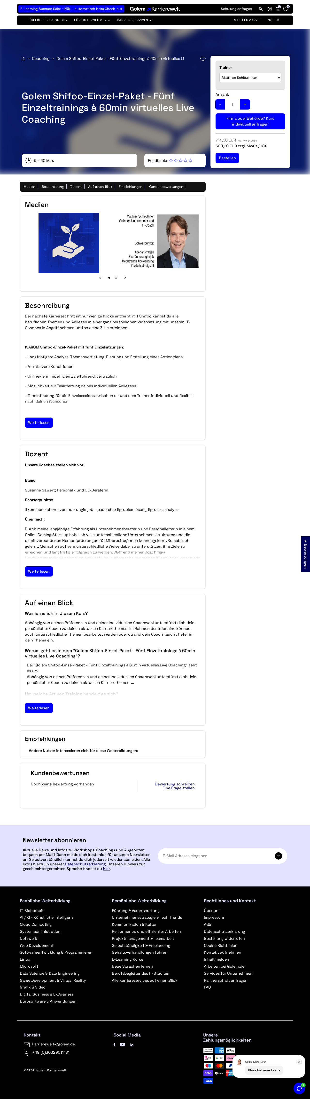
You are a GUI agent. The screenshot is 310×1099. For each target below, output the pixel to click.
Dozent (76, 186)
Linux (25, 959)
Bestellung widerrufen (224, 938)
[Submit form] (278, 856)
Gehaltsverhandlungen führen (139, 952)
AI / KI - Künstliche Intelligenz (46, 917)
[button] (269, 9)
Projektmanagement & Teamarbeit (143, 938)
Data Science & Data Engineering (50, 973)
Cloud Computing (36, 924)
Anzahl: (222, 94)
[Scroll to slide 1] (109, 278)
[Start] (23, 58)
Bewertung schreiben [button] (175, 784)
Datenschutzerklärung (85, 864)
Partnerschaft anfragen (226, 980)
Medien (29, 186)
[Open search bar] (260, 9)
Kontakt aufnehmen (222, 952)
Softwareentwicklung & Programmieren (56, 952)
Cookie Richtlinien (220, 945)
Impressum (214, 917)
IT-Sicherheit (32, 910)
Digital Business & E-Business (47, 994)
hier (106, 868)
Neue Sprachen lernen (132, 966)
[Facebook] (115, 1044)
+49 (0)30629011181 (51, 1052)
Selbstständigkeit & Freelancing (141, 945)
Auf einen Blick (100, 186)
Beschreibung (53, 186)
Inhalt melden (216, 959)
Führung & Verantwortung (136, 910)
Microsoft (29, 966)
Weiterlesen (39, 422)
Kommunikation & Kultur (134, 924)
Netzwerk (28, 938)
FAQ (207, 987)
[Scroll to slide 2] (116, 278)
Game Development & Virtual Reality (53, 980)
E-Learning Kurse (127, 959)
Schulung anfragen (236, 9)
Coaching (40, 58)
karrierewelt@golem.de (53, 1044)
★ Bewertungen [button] (305, 554)
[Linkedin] (131, 1044)
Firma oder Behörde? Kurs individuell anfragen (250, 121)
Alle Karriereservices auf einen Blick (145, 980)
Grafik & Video (33, 987)
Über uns (212, 910)
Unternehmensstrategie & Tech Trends (147, 917)
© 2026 (45, 1070)
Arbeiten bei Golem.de (224, 966)
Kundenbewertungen (166, 186)
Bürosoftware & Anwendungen (48, 1001)
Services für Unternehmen (228, 973)
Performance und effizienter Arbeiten (146, 931)
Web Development (37, 945)
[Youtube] (122, 1044)
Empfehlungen (130, 186)
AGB (208, 924)
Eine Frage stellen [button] (179, 788)
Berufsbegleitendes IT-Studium (140, 973)
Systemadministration (40, 931)
